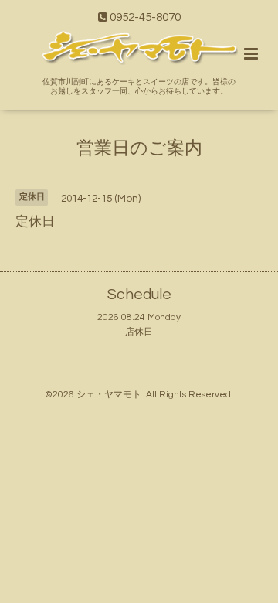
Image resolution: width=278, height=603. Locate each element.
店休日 (139, 332)
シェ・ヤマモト (108, 395)
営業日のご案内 (139, 149)
